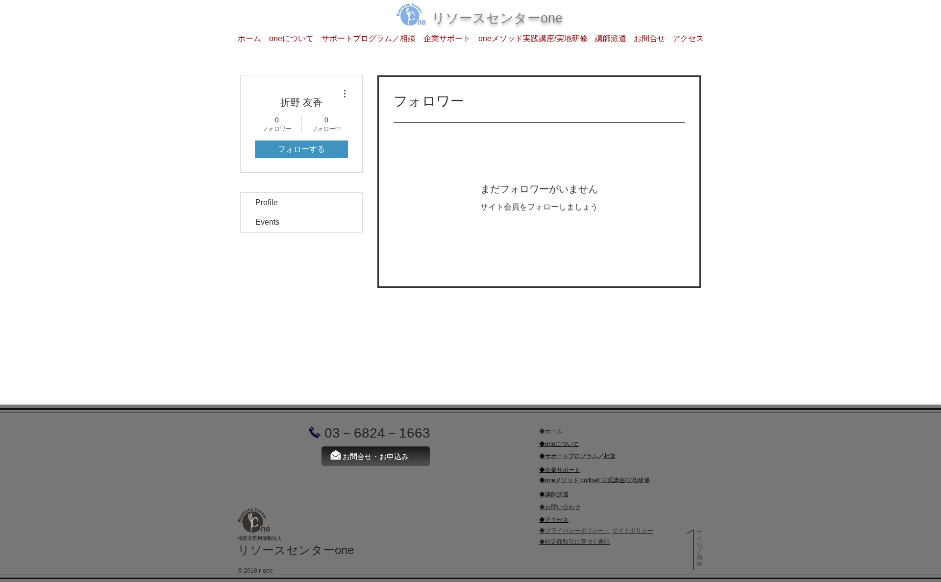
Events (267, 222)
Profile (266, 202)
